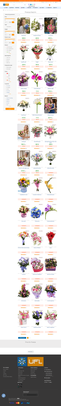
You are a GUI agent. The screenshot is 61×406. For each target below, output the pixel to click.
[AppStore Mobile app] (20, 384)
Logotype (4, 373)
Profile (57, 2)
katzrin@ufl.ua (48, 369)
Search (10, 108)
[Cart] (50, 5)
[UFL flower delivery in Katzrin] (6, 4)
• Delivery (11, 2)
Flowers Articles (20, 380)
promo (18, 7)
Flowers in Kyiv (33, 373)
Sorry (7, 104)
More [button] (10, 53)
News (19, 369)
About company (5, 369)
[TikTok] (51, 382)
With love (8, 101)
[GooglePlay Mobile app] (19, 386)
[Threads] (47, 382)
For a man (8, 90)
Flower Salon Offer (21, 370)
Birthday (12, 7)
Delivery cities (33, 370)
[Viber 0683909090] (29, 4)
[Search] (25, 5)
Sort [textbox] (19, 14)
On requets (51, 172)
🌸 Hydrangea (28, 7)
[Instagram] (34, 4)
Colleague (8, 92)
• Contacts (21, 2)
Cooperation (33, 372)
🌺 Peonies (22, 7)
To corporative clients (21, 379)
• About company (18, 2)
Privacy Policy (20, 372)
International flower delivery (7, 376)
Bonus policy (20, 373)
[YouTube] (50, 382)
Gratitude (8, 99)
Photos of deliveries (34, 369)
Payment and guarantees (6, 2)
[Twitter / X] (48, 382)
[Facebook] (46, 382)
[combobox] (37, 15)
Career (4, 372)
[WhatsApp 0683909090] (32, 4)
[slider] (4, 18)
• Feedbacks (14, 2)
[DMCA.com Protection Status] (19, 398)
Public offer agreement (21, 377)
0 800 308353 (47, 377)
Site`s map (5, 375)
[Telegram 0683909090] (31, 4)
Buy (24, 66)
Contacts (4, 370)
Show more (22, 337)
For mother (8, 85)
